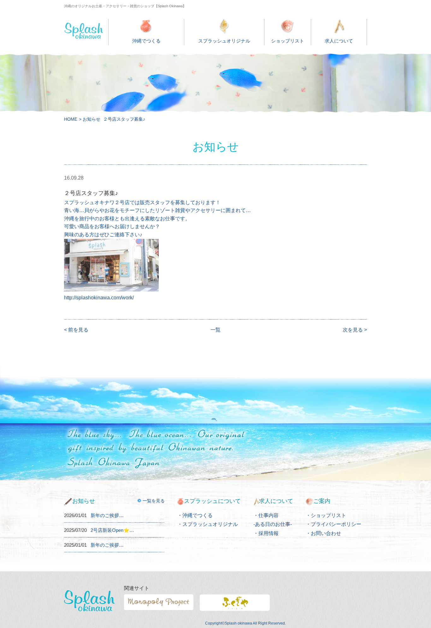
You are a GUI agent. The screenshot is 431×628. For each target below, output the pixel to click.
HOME (70, 119)
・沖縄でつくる (195, 515)
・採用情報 (266, 533)
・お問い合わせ (323, 533)
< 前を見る (76, 329)
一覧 (215, 329)
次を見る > (355, 329)
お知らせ (91, 119)
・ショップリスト (326, 515)
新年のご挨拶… (107, 515)
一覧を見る (154, 500)
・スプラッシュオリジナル (207, 524)
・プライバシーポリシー (333, 524)
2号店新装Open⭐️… (112, 530)
